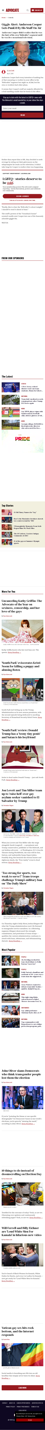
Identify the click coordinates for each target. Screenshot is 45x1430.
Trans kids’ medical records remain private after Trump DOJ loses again (32, 401)
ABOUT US (12, 1403)
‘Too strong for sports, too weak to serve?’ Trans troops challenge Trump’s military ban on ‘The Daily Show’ (22, 878)
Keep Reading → (14, 652)
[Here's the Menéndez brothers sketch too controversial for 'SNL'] (7, 520)
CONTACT (4, 1403)
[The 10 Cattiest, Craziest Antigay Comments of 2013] (7, 534)
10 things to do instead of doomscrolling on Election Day (22, 1172)
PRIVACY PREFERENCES (23, 1407)
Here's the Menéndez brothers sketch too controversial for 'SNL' (28, 520)
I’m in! (22, 115)
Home (4, 18)
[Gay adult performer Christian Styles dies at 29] (11, 1010)
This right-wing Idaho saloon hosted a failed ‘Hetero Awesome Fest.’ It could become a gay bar (31, 1000)
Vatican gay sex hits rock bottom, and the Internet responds (18, 1331)
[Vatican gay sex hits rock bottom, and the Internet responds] (22, 1354)
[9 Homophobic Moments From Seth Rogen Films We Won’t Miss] (7, 527)
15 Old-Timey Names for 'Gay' (25, 512)
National (24, 396)
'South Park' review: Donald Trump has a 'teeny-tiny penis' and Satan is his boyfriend (21, 733)
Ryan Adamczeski (7, 616)
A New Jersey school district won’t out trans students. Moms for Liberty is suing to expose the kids (31, 389)
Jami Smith (11, 70)
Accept (30, 1420)
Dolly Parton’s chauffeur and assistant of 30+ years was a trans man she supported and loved (32, 975)
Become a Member (22, 196)
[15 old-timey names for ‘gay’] (7, 512)
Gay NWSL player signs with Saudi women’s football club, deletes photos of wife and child (32, 414)
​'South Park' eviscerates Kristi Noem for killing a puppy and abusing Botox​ (21, 666)
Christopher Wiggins (8, 805)
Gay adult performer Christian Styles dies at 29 (31, 1011)
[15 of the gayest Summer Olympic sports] (7, 542)
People (23, 957)
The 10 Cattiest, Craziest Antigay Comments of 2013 (26, 534)
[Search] (27, 10)
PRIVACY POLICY (10, 1407)
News (23, 409)
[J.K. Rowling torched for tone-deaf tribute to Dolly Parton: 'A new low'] (11, 960)
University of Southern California (29, 835)
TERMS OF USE (35, 1407)
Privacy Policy (20, 1416)
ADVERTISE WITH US (37, 1403)
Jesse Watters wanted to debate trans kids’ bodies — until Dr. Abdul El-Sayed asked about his (32, 988)
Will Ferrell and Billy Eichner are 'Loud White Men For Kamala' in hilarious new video (22, 1231)
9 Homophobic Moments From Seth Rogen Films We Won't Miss (27, 527)
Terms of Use (31, 1416)
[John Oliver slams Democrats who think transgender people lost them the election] (22, 1098)
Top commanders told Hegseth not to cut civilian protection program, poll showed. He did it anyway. (31, 1025)
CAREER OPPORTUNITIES (23, 1403)
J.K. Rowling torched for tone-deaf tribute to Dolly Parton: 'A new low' (31, 962)
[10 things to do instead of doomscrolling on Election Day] (22, 1194)
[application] (22, 441)
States (23, 384)
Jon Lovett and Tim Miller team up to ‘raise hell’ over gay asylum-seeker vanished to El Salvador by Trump (22, 795)
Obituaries (25, 1008)
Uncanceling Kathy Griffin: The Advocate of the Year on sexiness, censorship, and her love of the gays (22, 606)
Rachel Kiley (6, 1339)
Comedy (11, 18)
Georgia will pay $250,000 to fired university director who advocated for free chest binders (32, 427)
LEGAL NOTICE (22, 1410)
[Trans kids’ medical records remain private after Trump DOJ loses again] (11, 400)
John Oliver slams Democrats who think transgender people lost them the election (21, 1074)
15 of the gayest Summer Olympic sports (27, 542)
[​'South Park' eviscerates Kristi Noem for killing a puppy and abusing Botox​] (22, 689)
